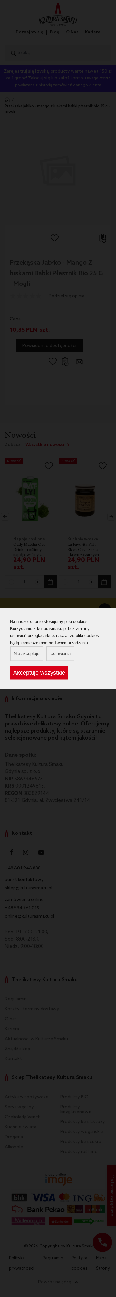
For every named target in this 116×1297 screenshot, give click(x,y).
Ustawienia (60, 653)
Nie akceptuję (26, 653)
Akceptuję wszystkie (39, 672)
